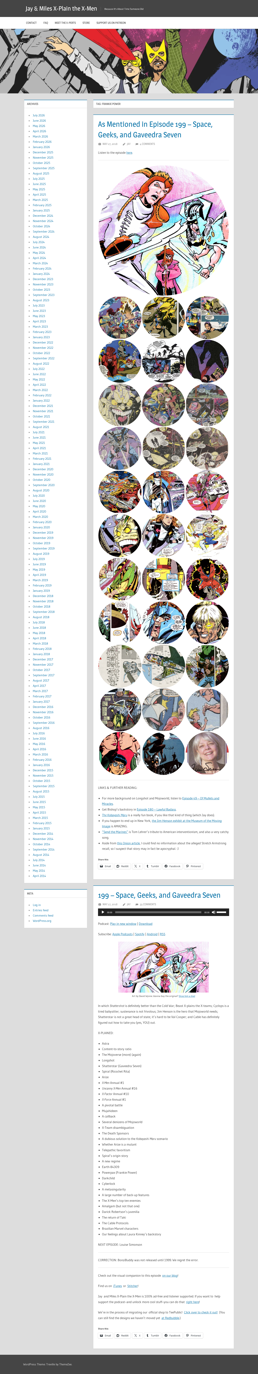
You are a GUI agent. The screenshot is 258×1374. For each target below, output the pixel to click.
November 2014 (43, 839)
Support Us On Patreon (111, 23)
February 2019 (42, 585)
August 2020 (41, 490)
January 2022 (41, 400)
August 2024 (41, 237)
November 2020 (43, 474)
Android (152, 934)
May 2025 (39, 189)
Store (86, 23)
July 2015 (39, 796)
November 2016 (43, 712)
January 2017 (41, 701)
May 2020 (39, 506)
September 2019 (44, 548)
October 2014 (41, 844)
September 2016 (44, 723)
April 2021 (39, 448)
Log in (37, 905)
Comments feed (43, 915)
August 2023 (41, 300)
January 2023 (41, 337)
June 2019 (39, 564)
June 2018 (39, 627)
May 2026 (39, 126)
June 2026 (39, 120)
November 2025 (43, 157)
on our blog (170, 1275)
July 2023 (39, 305)
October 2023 (41, 289)
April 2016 (39, 749)
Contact (31, 23)
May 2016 (39, 744)
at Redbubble (170, 1318)
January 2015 (41, 828)
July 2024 (39, 242)
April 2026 (39, 131)
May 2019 (39, 569)
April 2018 (39, 638)
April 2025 (39, 194)
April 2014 (39, 876)
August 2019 (41, 554)
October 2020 (41, 480)
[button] (163, 230)
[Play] (103, 912)
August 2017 (41, 680)
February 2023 (42, 332)
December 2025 (43, 152)
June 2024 (39, 247)
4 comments (147, 144)
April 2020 (39, 511)
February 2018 (42, 649)
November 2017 (43, 664)
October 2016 (41, 717)
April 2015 (39, 812)
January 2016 (41, 765)
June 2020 (39, 501)
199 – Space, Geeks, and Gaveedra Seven (159, 895)
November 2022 (43, 348)
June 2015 (39, 802)
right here (192, 1302)
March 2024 (40, 263)
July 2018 (39, 622)
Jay (129, 144)
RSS (162, 934)
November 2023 (43, 284)
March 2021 (40, 453)
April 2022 (39, 385)
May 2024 (39, 252)
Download (145, 924)
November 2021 (43, 411)
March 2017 (40, 691)
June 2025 (39, 184)
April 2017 (39, 686)
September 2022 (43, 358)
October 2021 (41, 416)
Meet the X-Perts (65, 23)
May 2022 (39, 379)
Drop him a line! (187, 995)
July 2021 (39, 432)
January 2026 (41, 147)
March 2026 (40, 136)
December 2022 (43, 342)
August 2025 (41, 173)
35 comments (148, 904)
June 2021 (39, 437)
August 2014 (41, 855)
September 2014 (44, 849)
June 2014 (39, 865)
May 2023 (39, 316)
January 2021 (41, 464)
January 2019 (41, 590)
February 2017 (42, 696)
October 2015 (41, 781)
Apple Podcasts (122, 934)
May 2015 (39, 807)
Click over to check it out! (201, 1312)
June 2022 (39, 374)
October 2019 (41, 543)
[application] (163, 912)
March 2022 (40, 390)
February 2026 (42, 142)
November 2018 (43, 601)
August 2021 (41, 427)
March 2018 (40, 643)
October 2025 (41, 163)
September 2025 (44, 168)
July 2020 (39, 495)
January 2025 (41, 210)
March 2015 (40, 818)
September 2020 (44, 485)
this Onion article (128, 843)
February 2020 (42, 522)
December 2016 (43, 707)
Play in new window (123, 924)
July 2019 (39, 559)
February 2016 (42, 760)
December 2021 (43, 406)
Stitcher (132, 1286)
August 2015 (41, 791)
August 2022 (41, 363)
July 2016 (39, 733)
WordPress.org (42, 921)
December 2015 (43, 770)
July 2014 (39, 860)
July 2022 (39, 369)
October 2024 (41, 226)
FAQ (45, 23)
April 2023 (39, 321)
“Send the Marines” (115, 832)
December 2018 (43, 596)
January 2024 (41, 274)
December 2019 (43, 532)
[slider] (222, 911)
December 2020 (43, 469)
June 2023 (39, 311)
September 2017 (43, 675)
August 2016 (41, 728)
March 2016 (40, 754)
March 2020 (40, 517)
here (129, 152)
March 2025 (40, 200)
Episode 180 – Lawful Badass (156, 809)
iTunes (117, 1286)
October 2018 (41, 606)
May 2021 (39, 443)
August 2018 (41, 617)
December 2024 (43, 215)
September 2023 (43, 295)
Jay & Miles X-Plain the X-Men (61, 8)
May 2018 (39, 633)
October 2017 (41, 670)
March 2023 (40, 326)
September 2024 (44, 231)
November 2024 (43, 221)
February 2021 (42, 458)
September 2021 (43, 421)
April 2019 (39, 575)
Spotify (139, 934)
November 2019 (43, 538)
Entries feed (41, 910)
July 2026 (39, 115)
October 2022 (41, 353)
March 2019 (40, 580)
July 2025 (39, 179)
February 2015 (42, 823)
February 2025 (42, 205)
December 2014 (43, 833)
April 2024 (39, 258)
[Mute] (214, 912)
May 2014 (39, 870)
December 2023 (43, 279)
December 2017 (43, 659)
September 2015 (44, 786)
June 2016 (39, 738)
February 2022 (42, 395)
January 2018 (41, 654)
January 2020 (41, 527)
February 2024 (42, 268)
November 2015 (43, 775)
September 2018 (44, 612)
